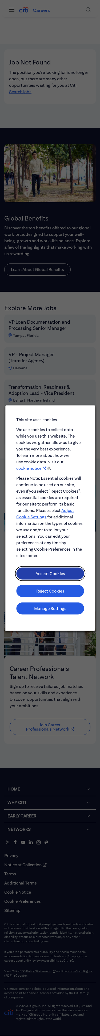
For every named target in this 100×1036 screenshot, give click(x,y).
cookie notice (28, 468)
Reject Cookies (50, 590)
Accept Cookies (50, 573)
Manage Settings (50, 608)
